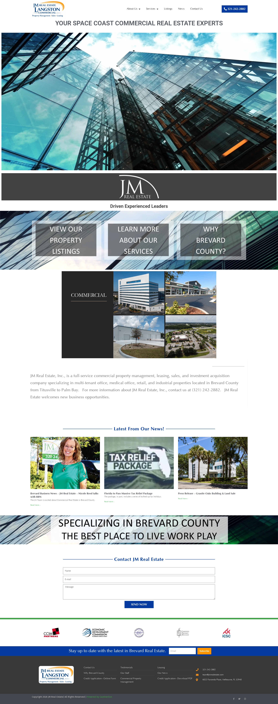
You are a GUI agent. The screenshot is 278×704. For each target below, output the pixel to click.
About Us (132, 8)
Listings (168, 8)
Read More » (35, 505)
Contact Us (196, 8)
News (181, 8)
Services (150, 8)
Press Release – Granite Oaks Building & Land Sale (206, 493)
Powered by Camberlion (99, 696)
